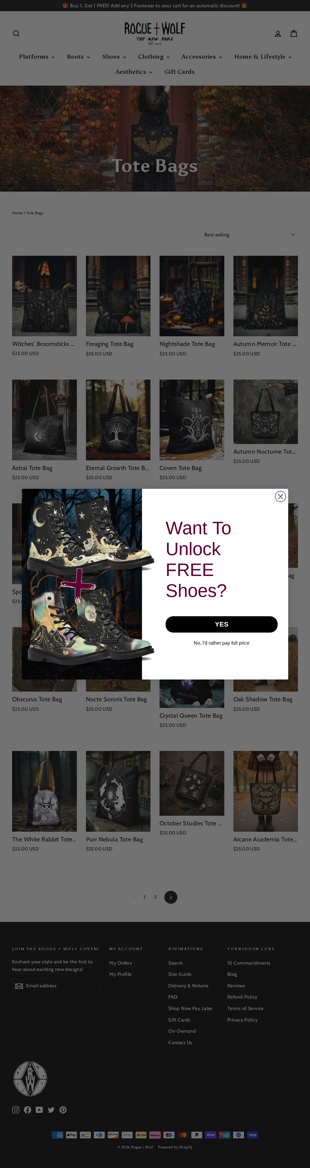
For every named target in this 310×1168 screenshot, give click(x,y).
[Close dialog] (280, 496)
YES (222, 624)
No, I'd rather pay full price (221, 643)
